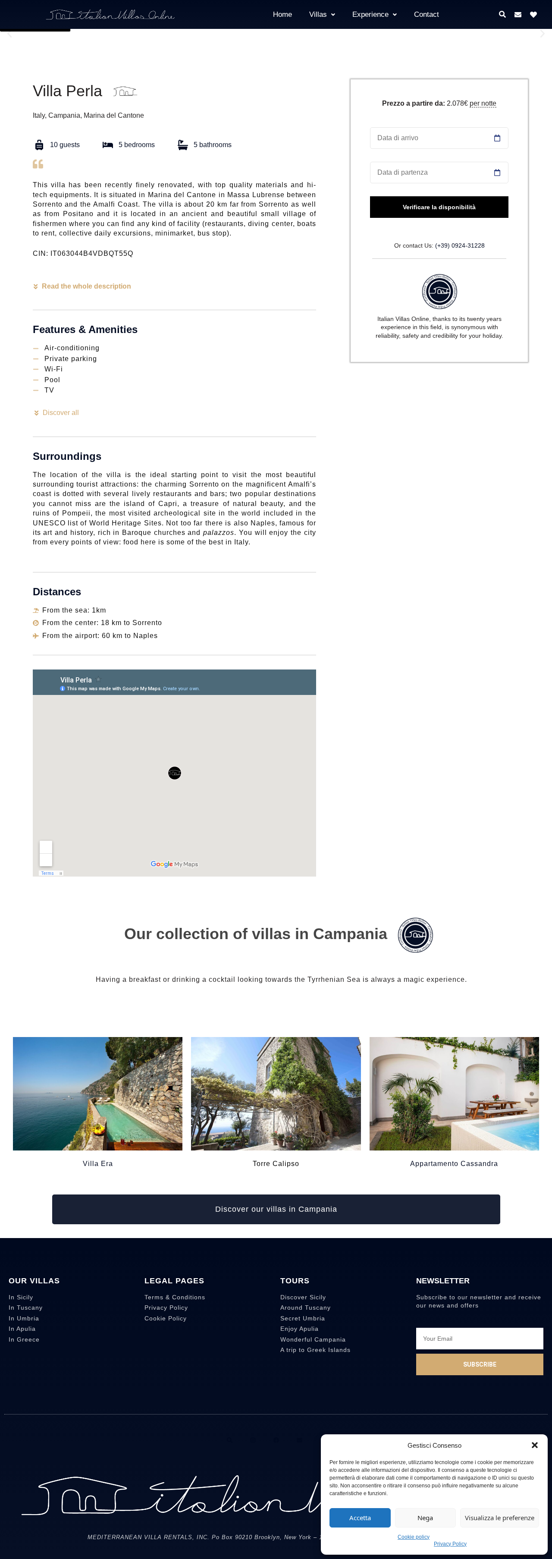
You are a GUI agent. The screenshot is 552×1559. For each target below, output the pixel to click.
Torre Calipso (276, 1163)
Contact (426, 14)
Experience (370, 14)
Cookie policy (414, 1537)
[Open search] (502, 14)
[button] (534, 1445)
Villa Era (98, 1163)
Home (282, 14)
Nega (425, 1517)
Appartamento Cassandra (454, 1163)
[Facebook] (276, 1440)
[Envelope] (518, 15)
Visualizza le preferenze (499, 1517)
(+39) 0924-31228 (460, 245)
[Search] (229, 1440)
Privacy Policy (450, 1544)
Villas (318, 14)
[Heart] (533, 15)
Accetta (360, 1517)
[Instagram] (253, 1440)
